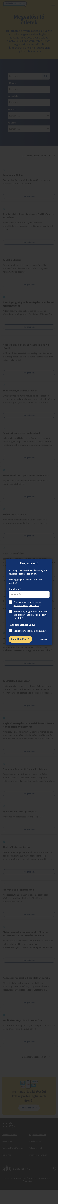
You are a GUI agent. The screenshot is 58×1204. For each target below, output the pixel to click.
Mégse (43, 639)
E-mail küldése (18, 639)
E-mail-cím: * (15, 589)
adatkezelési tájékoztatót (26, 605)
